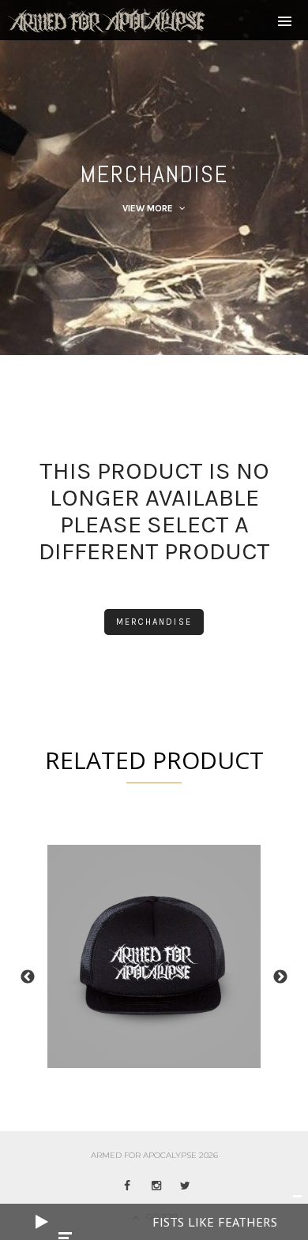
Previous (28, 977)
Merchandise (154, 622)
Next (280, 977)
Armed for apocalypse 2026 (154, 1155)
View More (148, 208)
